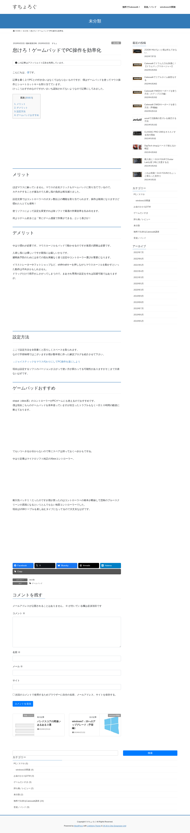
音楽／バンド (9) (21, 807)
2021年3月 (139, 277)
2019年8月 (139, 302)
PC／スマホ (139, 194)
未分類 (116, 43)
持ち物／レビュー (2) (24, 788)
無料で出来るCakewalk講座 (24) (29, 801)
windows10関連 (143, 200)
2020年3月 (139, 290)
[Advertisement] (67, 141)
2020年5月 (139, 283)
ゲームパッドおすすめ (26, 115)
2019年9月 (139, 296)
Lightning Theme (94, 826)
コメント (19, 613)
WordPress (78, 826)
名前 (16, 652)
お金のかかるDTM (142, 207)
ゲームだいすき (141, 213)
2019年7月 (139, 308)
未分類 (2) (18, 794)
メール (18, 666)
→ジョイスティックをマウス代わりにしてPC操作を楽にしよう (46, 361)
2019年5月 (139, 321)
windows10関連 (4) (25, 769)
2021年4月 (139, 271)
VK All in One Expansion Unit (114, 826)
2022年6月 (139, 258)
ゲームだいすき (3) (22, 782)
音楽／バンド (140, 238)
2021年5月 (139, 265)
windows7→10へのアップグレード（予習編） (83, 724)
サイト (16, 680)
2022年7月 (139, 252)
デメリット (21, 107)
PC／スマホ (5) (21, 763)
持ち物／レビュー (142, 219)
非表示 (29, 98)
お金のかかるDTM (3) (24, 776)
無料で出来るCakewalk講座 (146, 232)
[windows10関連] (110, 725)
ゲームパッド (37, 583)
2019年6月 (139, 314)
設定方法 (20, 111)
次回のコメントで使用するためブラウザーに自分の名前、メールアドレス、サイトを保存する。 (66, 694)
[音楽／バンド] (23, 725)
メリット (20, 104)
